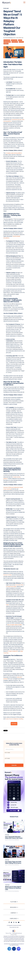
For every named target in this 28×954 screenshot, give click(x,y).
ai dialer (20, 40)
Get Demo (14, 723)
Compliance (13, 918)
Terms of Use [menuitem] (8, 933)
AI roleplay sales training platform (14, 153)
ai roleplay (6, 43)
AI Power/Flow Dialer (11, 586)
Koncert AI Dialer (7, 575)
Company (13, 913)
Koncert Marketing (9, 37)
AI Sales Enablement (13, 651)
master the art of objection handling (14, 718)
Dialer (7, 604)
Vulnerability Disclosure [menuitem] (17, 933)
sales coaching (7, 40)
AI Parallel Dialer (19, 584)
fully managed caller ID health (14, 624)
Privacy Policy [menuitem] (14, 934)
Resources (13, 907)
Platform (13, 901)
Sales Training (14, 40)
